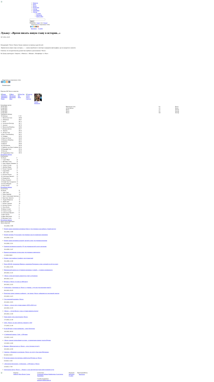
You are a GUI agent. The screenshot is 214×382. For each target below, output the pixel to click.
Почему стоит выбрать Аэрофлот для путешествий (18, 258)
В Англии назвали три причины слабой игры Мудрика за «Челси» (23, 358)
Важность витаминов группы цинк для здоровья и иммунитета (22, 252)
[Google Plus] (38, 26)
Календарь (36, 7)
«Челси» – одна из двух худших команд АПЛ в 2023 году (20, 305)
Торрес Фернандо (37, 102)
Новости (15, 374)
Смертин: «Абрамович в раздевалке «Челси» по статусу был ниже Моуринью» (26, 352)
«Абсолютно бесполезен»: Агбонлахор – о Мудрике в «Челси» (22, 363)
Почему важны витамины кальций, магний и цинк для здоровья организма (25, 240)
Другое (35, 12)
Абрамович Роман (4, 98)
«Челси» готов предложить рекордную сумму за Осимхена (21, 275)
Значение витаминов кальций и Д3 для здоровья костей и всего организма (25, 246)
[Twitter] (33, 26)
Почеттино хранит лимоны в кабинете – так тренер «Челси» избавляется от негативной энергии (31, 293)
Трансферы (36, 10)
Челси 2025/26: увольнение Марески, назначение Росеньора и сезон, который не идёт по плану (31, 264)
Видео (35, 6)
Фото (34, 4)
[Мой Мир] (36, 26)
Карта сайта (39, 16)
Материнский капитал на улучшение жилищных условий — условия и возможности (28, 270)
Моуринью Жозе (12, 98)
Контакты (39, 15)
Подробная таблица (6, 154)
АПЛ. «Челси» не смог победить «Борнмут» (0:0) (18, 322)
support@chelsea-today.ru (44, 380)
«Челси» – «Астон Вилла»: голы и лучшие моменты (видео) (21, 311)
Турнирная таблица (42, 374)
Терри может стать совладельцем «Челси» (16, 317)
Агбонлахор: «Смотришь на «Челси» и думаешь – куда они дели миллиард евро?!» (27, 287)
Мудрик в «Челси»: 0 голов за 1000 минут (16, 281)
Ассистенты (59, 374)
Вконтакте (82, 374)
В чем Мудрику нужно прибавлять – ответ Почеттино (19, 328)
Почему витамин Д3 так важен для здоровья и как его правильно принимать (26, 234)
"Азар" (38, 23)
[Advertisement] (20, 40)
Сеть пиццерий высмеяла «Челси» (14, 299)
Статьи (28, 374)
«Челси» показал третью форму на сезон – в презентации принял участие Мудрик (27, 340)
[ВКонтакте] (31, 26)
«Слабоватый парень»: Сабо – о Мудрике (16, 334)
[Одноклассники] (34, 26)
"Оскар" (45, 23)
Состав (35, 9)
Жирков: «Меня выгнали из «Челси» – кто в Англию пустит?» (22, 346)
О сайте (38, 13)
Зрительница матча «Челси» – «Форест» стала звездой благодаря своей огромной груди (29, 369)
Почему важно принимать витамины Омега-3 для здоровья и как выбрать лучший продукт (30, 229)
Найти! (32, 21)
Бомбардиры (52, 374)
